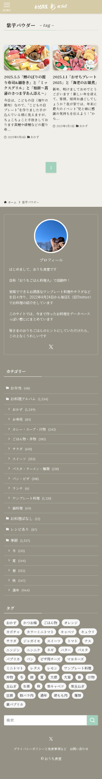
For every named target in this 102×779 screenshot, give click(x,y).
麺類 (77, 695)
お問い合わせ (79, 749)
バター (66, 649)
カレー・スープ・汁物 (34, 429)
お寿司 (21, 419)
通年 (21, 590)
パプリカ (13, 658)
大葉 (67, 677)
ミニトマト (14, 668)
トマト (72, 640)
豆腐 (9, 695)
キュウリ (88, 631)
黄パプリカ (14, 704)
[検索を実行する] (92, 720)
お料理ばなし (25, 518)
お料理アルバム (29, 398)
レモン (52, 668)
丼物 (9, 677)
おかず (23, 409)
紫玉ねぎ (77, 686)
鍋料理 (21, 508)
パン (30, 658)
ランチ (20, 488)
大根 (53, 677)
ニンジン (13, 649)
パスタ (83, 649)
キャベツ (67, 631)
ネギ (50, 649)
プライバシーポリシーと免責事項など (40, 749)
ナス (87, 640)
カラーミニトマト (40, 631)
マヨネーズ (75, 658)
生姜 (26, 686)
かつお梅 (30, 622)
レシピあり (23, 529)
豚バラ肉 (26, 695)
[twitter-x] (51, 347)
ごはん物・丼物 (29, 439)
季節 (20, 540)
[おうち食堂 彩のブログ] (51, 7)
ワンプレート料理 (31, 498)
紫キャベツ (55, 686)
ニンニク (33, 649)
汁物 (91, 677)
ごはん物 (50, 622)
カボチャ (13, 631)
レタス (35, 668)
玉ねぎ (11, 686)
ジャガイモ (31, 640)
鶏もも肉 (60, 695)
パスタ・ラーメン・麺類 (35, 468)
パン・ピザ (25, 478)
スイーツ (23, 458)
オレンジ (71, 622)
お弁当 (20, 388)
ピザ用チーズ (50, 658)
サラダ (22, 449)
